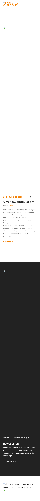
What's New (16, 19)
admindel (12, 205)
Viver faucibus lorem (18, 202)
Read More (8, 241)
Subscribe (34, 461)
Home (5, 19)
